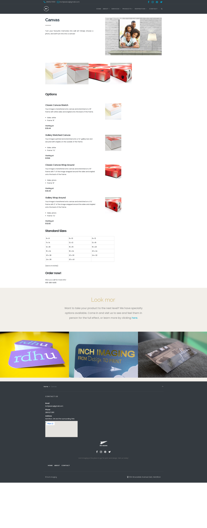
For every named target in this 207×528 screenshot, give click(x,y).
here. (135, 318)
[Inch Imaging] (46, 9)
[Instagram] (153, 2)
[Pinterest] (157, 2)
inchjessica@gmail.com (54, 406)
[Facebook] (148, 2)
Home (46, 386)
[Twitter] (161, 2)
